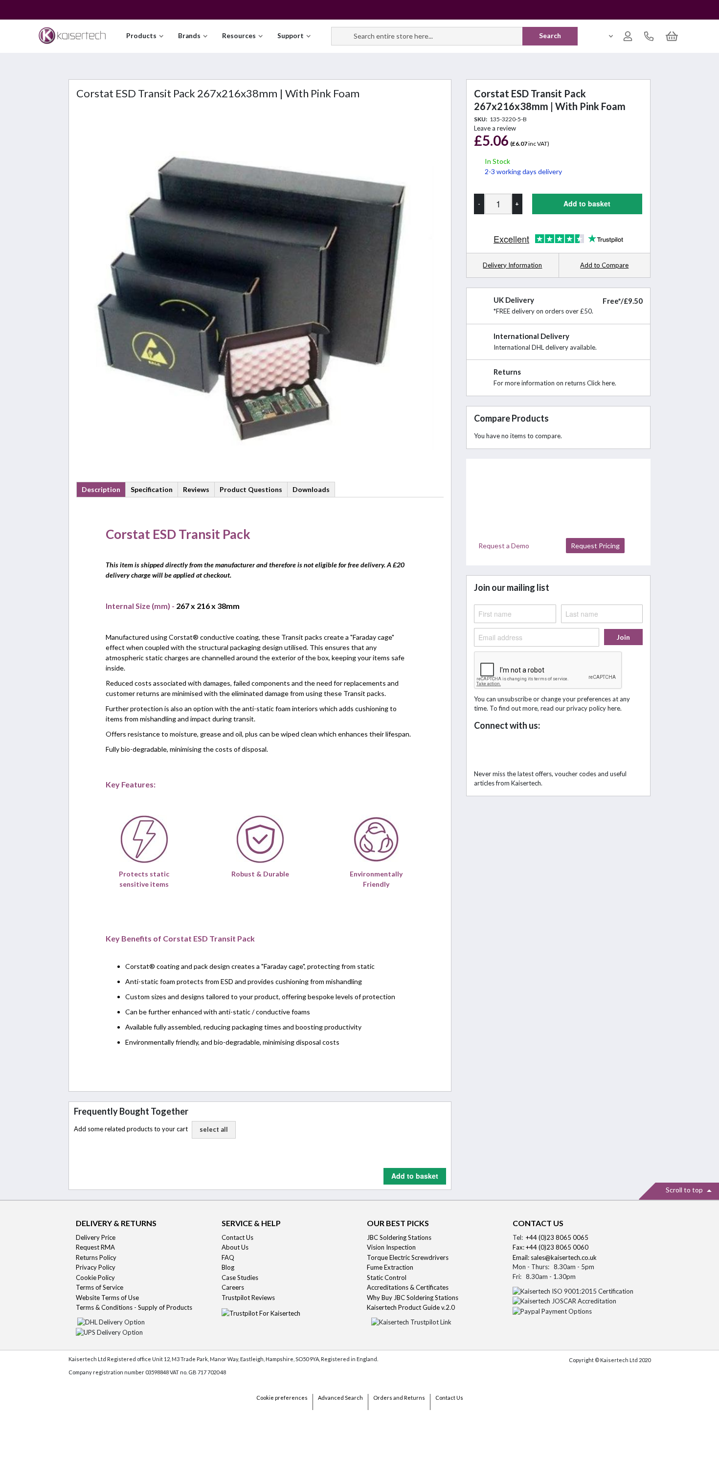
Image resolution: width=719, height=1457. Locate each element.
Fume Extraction (390, 1267)
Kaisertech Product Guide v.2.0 (411, 1307)
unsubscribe (514, 699)
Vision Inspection (391, 1247)
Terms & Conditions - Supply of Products (134, 1307)
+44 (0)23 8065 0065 (557, 1237)
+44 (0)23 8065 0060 (557, 1247)
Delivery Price (95, 1237)
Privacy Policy (95, 1267)
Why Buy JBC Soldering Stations (412, 1297)
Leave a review (495, 128)
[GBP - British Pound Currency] (606, 36)
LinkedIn (527, 751)
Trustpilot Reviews (248, 1297)
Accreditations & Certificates (408, 1287)
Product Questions (251, 489)
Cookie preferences (282, 1397)
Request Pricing (595, 545)
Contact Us (237, 1237)
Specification (152, 489)
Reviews (196, 489)
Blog (228, 1267)
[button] (214, 1130)
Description (101, 489)
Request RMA (95, 1247)
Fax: (519, 1247)
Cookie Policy (95, 1277)
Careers (233, 1287)
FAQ (228, 1257)
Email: (522, 1257)
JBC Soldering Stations (399, 1237)
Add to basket (414, 1176)
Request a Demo (503, 545)
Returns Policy (96, 1257)
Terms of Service (99, 1287)
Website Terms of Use (107, 1297)
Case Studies (240, 1277)
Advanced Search (340, 1397)
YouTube (548, 751)
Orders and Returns (399, 1397)
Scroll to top (685, 1190)
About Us (235, 1247)
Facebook (484, 751)
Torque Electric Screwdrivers (408, 1257)
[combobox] (455, 36)
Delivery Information (512, 265)
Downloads (311, 489)
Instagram (570, 751)
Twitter (505, 751)
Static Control (387, 1277)
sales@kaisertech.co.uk (564, 1257)
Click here (601, 383)
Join (623, 637)
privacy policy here (593, 708)
